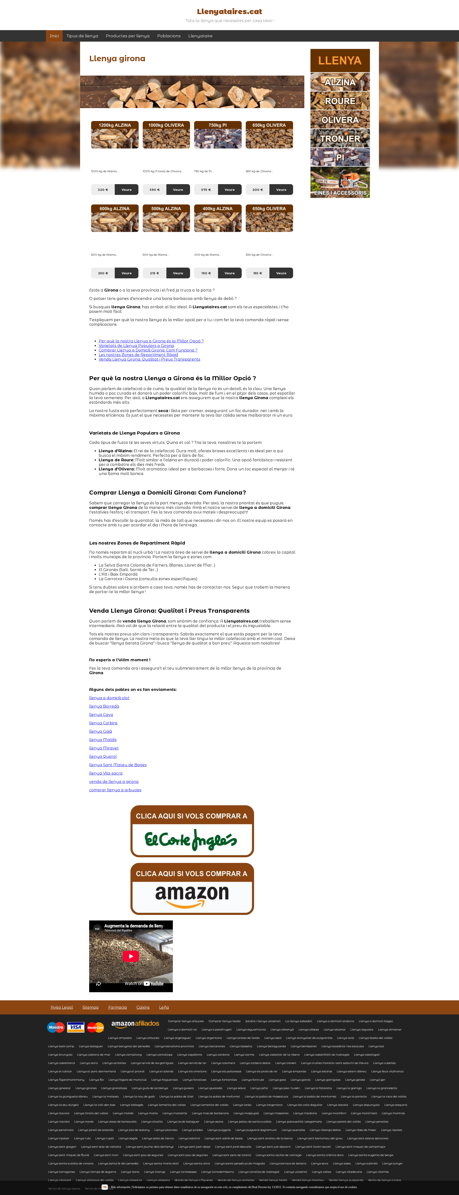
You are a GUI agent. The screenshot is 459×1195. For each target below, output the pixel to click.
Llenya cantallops (159, 1054)
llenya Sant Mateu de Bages (118, 765)
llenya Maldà (103, 740)
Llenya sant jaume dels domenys (150, 1146)
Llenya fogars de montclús (128, 1079)
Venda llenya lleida (273, 1180)
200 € (257, 190)
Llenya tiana (130, 1171)
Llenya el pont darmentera (96, 1071)
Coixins (143, 1007)
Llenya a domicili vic (182, 1029)
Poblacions (169, 35)
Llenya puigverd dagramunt (256, 1130)
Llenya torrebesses (183, 1171)
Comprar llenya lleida (224, 1021)
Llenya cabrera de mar (93, 1054)
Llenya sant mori (106, 1155)
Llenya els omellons (192, 1071)
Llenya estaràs (321, 1071)
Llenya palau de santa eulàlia (249, 1121)
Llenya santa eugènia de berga (370, 1155)
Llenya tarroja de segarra (98, 1171)
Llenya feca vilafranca (387, 1071)
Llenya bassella (241, 1046)
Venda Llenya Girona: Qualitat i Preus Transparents (149, 359)
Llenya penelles (377, 1121)
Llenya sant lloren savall (313, 1146)
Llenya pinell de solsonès (96, 1130)
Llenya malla (148, 1113)
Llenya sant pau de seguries (143, 1155)
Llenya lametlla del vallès (209, 1105)
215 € (154, 273)
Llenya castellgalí (367, 1054)
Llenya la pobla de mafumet (219, 1096)
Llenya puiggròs (219, 1130)
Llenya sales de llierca (158, 1138)
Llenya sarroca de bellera (288, 1163)
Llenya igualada (210, 1088)
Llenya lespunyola (366, 1105)
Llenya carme (244, 1054)
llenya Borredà (104, 706)
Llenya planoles (165, 1130)
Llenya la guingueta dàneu (68, 1096)
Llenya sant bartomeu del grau (320, 1138)
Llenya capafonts (189, 1054)
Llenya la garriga (349, 1088)
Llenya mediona (305, 1113)
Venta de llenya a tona (384, 1180)
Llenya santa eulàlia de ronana (70, 1163)
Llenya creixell (285, 1063)
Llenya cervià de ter (192, 1063)
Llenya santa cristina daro (325, 1155)
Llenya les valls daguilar (304, 1105)
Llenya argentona (209, 1038)
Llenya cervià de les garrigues (152, 1063)
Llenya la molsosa (106, 1096)
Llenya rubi (82, 1138)
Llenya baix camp (61, 1046)
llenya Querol (103, 756)
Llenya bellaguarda (271, 1046)
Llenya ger (377, 1079)
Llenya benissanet (304, 1046)
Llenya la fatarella (318, 1088)
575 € (206, 190)
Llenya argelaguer (177, 1038)
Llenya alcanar (335, 1029)
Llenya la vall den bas (99, 1105)
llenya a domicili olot (109, 698)
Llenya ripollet (58, 1138)
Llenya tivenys (154, 1171)
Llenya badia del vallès (375, 1038)
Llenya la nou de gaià (139, 1096)
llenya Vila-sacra (106, 773)
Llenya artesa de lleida (243, 1038)
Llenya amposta (120, 1038)
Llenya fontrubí (253, 1079)
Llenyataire (200, 35)
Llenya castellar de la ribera (279, 1054)
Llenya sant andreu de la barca (270, 1138)
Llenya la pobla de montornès (314, 1096)
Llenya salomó (189, 1138)
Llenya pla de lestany (134, 1130)
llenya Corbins (103, 723)
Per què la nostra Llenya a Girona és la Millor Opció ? (151, 341)
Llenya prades (192, 1130)
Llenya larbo (242, 1105)
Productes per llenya (128, 35)
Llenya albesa (309, 1029)
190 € (206, 273)
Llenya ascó (272, 1038)
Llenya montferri (334, 1113)
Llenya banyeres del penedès (129, 1046)
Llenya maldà (123, 1113)
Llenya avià (345, 1038)
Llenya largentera (269, 1105)
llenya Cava (101, 714)
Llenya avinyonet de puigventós (309, 1038)
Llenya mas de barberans (210, 1113)
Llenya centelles (114, 1063)
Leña (164, 1007)
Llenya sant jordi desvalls (233, 1146)
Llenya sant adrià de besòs (224, 1138)
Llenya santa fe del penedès (118, 1163)
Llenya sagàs (128, 1138)
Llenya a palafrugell (217, 1029)
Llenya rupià (104, 1138)
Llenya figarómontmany (66, 1079)
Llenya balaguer (91, 1046)
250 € (103, 273)
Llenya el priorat (133, 1071)
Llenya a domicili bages (376, 1021)
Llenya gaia (277, 1079)
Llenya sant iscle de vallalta (101, 1146)
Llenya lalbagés (131, 1105)
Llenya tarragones (61, 1171)
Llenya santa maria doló (161, 1163)
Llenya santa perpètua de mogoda (240, 1163)
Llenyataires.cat (229, 11)
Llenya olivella (152, 1121)
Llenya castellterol (61, 1063)
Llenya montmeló (364, 1113)
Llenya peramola (60, 1130)
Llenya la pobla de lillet (176, 1096)
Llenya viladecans (349, 1171)
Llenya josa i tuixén (286, 1088)
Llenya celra (89, 1063)
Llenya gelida (355, 1079)
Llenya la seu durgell (63, 1105)
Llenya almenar (390, 1029)
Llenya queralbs (293, 1130)
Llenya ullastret (295, 1171)
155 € (257, 273)
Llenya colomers (223, 1063)
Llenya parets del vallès (344, 1121)
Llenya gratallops (114, 1088)
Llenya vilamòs (378, 1171)
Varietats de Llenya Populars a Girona (136, 345)
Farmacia (117, 1007)
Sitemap (90, 1007)
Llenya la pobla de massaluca (266, 1096)
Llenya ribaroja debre (325, 1130)
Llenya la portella (354, 1096)
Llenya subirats (366, 1163)
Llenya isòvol (236, 1088)
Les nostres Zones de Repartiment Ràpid (138, 354)
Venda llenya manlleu (308, 1180)
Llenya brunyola (60, 1054)
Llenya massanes (276, 1113)
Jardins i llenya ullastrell (263, 1021)
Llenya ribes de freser (361, 1130)
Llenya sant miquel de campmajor (361, 1146)
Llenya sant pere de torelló (232, 1155)
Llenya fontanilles (224, 1079)
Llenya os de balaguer (183, 1121)
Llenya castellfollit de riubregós (326, 1054)
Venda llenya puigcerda (346, 1180)
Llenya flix (96, 1079)
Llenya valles (321, 1171)
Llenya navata (59, 1121)
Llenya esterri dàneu (351, 1071)
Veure (127, 190)
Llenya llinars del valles (91, 1113)
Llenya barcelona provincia (174, 1046)
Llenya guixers (183, 1088)
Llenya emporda (294, 1071)
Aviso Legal (62, 1007)
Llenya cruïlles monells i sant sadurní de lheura (334, 1063)
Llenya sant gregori (62, 1146)
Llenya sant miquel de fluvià (68, 1155)
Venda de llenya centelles (236, 1180)
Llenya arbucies (148, 1038)
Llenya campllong (128, 1054)
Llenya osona (213, 1121)
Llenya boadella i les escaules (343, 1046)
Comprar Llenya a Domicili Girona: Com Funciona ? (148, 350)
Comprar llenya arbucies (186, 1021)
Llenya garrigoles (327, 1079)
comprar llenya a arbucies (115, 790)
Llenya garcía (301, 1079)
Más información (120, 1187)
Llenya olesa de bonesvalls (117, 1121)
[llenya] (192, 856)
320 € (103, 190)
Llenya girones (86, 1088)
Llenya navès (83, 1121)
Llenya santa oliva (196, 1163)
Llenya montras (393, 1113)
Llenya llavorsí (58, 1113)
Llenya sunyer (392, 1163)
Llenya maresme (175, 1113)
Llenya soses (342, 1163)
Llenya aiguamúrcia (251, 1029)
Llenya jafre (259, 1088)
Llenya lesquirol (395, 1105)
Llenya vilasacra (130, 1180)
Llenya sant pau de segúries (188, 1155)
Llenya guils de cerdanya (150, 1088)
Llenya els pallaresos (226, 1071)
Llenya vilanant (59, 1180)
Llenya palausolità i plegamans (299, 1121)
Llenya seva (319, 1163)
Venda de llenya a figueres (194, 1180)
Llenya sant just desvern (273, 1146)
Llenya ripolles (391, 1130)
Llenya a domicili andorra (335, 1021)
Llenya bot (376, 1046)
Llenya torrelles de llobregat (259, 1171)
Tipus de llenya (82, 35)
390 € (154, 190)
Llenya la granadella (381, 1088)
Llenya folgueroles (164, 1079)
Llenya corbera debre (255, 1063)
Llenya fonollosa (194, 1079)
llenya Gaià (100, 731)
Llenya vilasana (158, 1180)
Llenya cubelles (384, 1063)
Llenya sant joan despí (194, 1146)
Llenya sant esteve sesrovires (367, 1138)
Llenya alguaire (361, 1029)
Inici (54, 35)
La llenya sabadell (298, 1021)
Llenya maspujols (246, 1113)
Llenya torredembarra (217, 1171)
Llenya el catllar (60, 1071)
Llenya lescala (337, 1105)
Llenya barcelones (212, 1046)
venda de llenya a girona (114, 781)
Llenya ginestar (59, 1088)
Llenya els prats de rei (261, 1071)
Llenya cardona (218, 1054)
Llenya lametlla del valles (167, 1105)
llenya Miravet (104, 748)
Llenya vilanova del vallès (95, 1180)
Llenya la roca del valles (389, 1096)
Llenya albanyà (282, 1029)
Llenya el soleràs (161, 1071)
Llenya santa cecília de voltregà (278, 1155)
